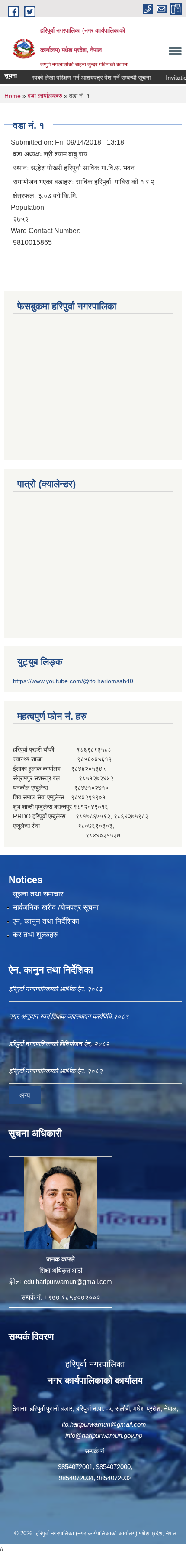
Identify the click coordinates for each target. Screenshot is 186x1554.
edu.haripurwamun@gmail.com (68, 1281)
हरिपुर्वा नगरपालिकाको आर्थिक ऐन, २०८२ (56, 1071)
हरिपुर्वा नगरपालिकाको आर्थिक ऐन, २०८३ (56, 989)
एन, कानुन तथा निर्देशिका (46, 921)
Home (12, 95)
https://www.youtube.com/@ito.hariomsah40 (73, 681)
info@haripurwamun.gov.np (103, 1435)
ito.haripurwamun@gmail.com (104, 1424)
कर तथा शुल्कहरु (35, 935)
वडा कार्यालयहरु (45, 95)
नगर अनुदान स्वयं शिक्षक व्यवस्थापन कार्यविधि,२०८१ (69, 1016)
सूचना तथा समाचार (38, 894)
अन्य (24, 1095)
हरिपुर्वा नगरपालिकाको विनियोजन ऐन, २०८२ (59, 1043)
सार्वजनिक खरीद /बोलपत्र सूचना (56, 907)
